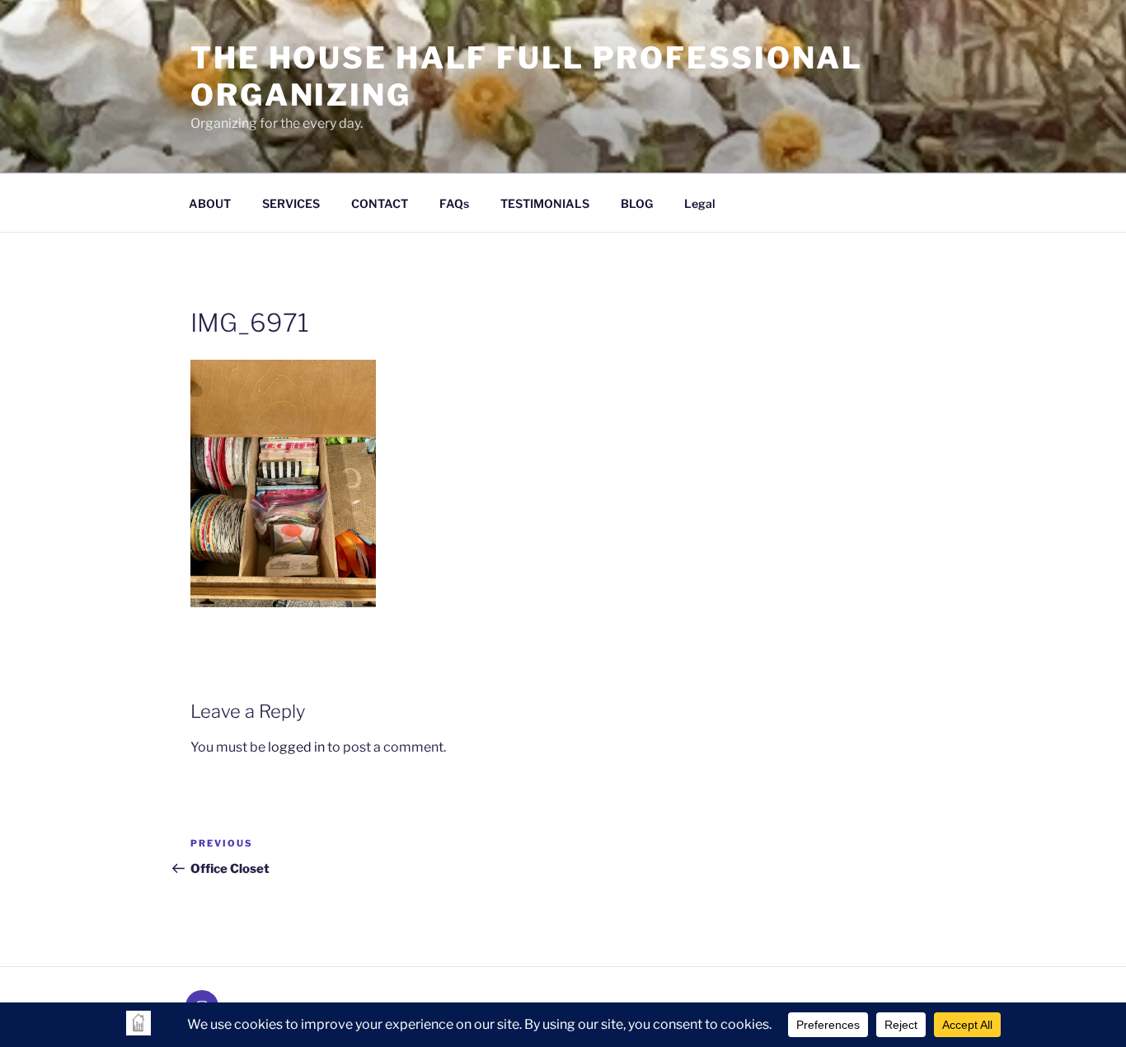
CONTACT (379, 203)
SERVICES (291, 203)
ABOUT (210, 203)
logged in (296, 747)
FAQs (454, 203)
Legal (699, 203)
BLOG (637, 203)
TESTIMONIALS (544, 203)
